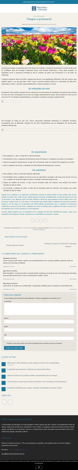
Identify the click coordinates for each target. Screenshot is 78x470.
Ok (39, 467)
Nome (6, 318)
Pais (34, 16)
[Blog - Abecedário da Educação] (39, 8)
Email (6, 326)
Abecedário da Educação (48, 24)
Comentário (7, 301)
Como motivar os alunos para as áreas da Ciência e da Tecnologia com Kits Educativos (37, 382)
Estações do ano (69, 228)
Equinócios (60, 228)
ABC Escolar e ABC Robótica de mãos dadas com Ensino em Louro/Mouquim (33, 363)
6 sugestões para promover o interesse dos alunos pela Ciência (28, 369)
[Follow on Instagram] (10, 402)
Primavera (36, 229)
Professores (40, 16)
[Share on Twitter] (37, 220)
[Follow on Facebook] (4, 402)
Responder (73, 266)
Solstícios (42, 229)
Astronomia (52, 228)
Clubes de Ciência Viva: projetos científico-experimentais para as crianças (32, 375)
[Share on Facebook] (33, 220)
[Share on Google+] (45, 220)
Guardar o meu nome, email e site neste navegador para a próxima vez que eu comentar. (34, 343)
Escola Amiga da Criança (14, 245)
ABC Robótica (23, 450)
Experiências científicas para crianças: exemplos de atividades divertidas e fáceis (34, 388)
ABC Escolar (13, 450)
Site (5, 335)
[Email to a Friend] (41, 220)
